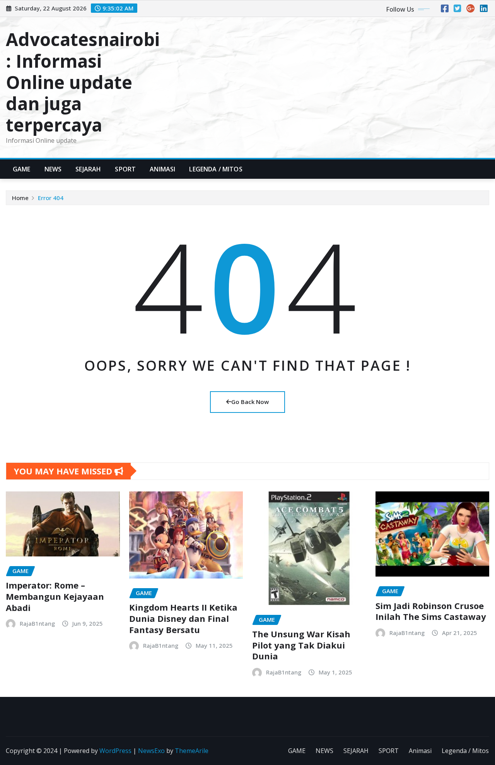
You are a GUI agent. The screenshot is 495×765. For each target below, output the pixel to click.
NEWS (53, 169)
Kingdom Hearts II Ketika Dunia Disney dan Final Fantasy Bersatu (183, 618)
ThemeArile (191, 750)
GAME (22, 169)
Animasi (162, 169)
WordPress (115, 750)
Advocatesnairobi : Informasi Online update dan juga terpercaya (83, 82)
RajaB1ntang (37, 623)
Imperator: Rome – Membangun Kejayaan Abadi (55, 596)
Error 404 (50, 198)
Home (20, 198)
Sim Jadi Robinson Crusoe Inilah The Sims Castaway (431, 611)
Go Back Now (250, 402)
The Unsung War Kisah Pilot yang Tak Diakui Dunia (301, 645)
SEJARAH (88, 169)
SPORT (125, 169)
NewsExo (151, 750)
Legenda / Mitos (215, 169)
